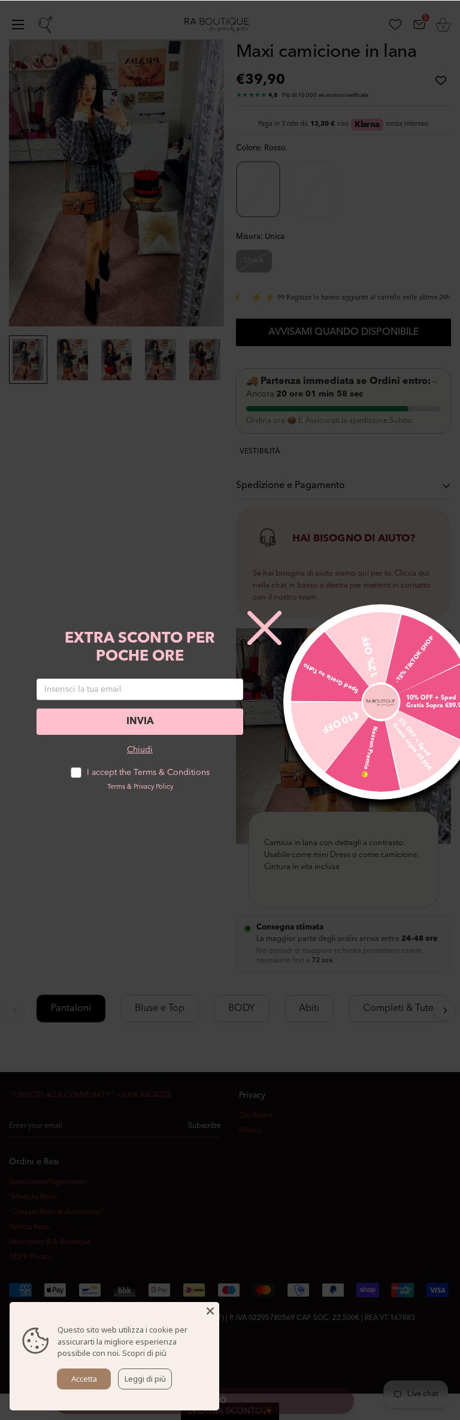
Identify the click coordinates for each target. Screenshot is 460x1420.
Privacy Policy (153, 787)
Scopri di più (144, 1353)
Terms (116, 787)
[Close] (210, 1311)
